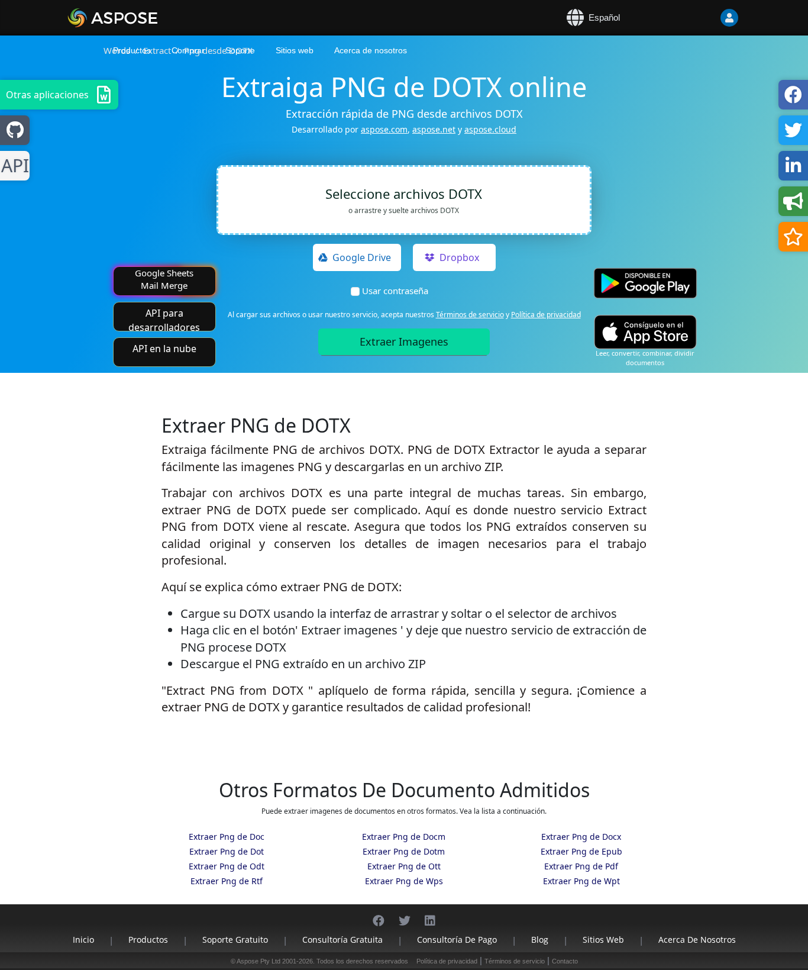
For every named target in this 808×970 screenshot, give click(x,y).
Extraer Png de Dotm (404, 851)
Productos (132, 50)
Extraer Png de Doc (226, 836)
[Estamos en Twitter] (404, 914)
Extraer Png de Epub (581, 851)
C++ (12, 166)
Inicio (83, 939)
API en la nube (164, 348)
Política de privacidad (546, 315)
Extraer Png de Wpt (581, 881)
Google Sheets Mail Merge (164, 279)
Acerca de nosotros (370, 50)
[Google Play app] (645, 283)
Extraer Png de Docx (581, 836)
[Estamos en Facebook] (378, 914)
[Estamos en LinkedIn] (430, 914)
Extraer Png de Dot (226, 851)
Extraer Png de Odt (226, 866)
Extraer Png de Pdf (581, 866)
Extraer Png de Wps (404, 881)
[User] (705, 18)
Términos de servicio (470, 315)
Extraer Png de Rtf (226, 881)
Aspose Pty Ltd (258, 961)
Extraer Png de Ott (404, 866)
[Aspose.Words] (147, 18)
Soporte (240, 50)
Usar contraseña (395, 291)
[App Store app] (645, 332)
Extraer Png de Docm (403, 836)
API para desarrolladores (164, 319)
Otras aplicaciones (47, 94)
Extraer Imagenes (404, 341)
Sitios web (294, 50)
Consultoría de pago (457, 939)
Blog (539, 939)
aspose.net (433, 129)
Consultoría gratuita (342, 939)
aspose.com (384, 129)
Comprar (188, 50)
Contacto (565, 961)
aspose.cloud (490, 129)
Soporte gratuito (235, 939)
